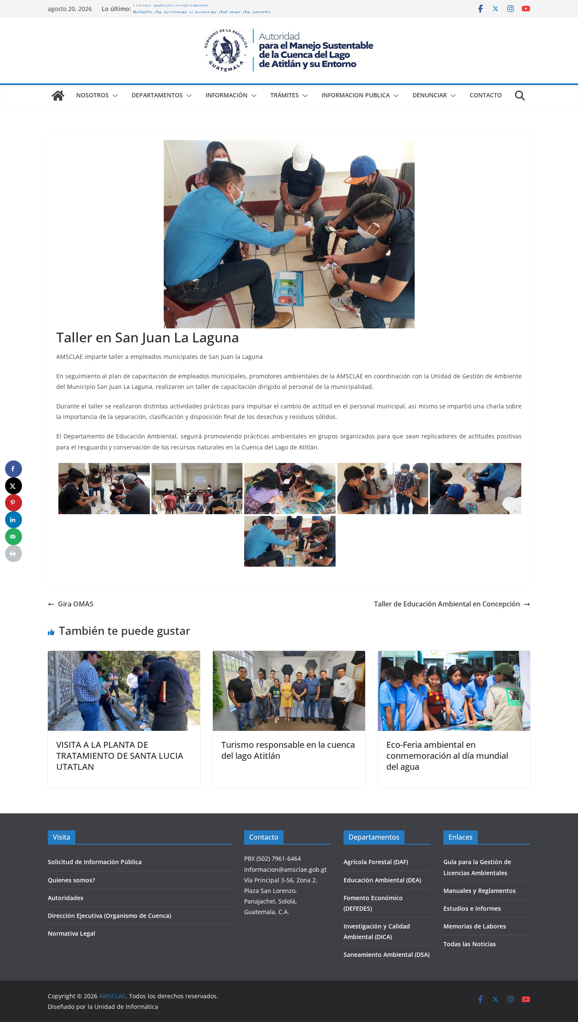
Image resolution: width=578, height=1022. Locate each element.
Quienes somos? (71, 880)
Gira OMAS (76, 604)
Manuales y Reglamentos (479, 891)
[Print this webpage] (13, 553)
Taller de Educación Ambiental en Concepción (447, 604)
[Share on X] (13, 485)
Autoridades (65, 898)
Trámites (284, 95)
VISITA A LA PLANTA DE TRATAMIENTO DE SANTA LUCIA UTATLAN (119, 755)
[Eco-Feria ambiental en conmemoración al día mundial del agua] (454, 656)
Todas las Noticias (469, 944)
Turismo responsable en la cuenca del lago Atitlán (288, 750)
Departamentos (157, 95)
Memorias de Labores (474, 926)
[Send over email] (13, 536)
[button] (113, 95)
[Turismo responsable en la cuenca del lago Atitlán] (289, 656)
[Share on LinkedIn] (13, 519)
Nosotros (92, 95)
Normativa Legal (71, 933)
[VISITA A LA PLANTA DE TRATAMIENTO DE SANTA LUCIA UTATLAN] (124, 656)
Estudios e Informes (472, 908)
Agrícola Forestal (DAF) (376, 862)
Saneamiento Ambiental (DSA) (386, 954)
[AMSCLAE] (58, 95)
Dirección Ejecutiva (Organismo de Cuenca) (109, 916)
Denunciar (430, 95)
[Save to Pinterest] (13, 502)
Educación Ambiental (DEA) (382, 880)
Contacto (486, 95)
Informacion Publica (356, 95)
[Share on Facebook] (13, 468)
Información (227, 95)
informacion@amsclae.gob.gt (285, 869)
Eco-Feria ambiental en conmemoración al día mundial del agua (447, 755)
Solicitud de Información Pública (95, 862)
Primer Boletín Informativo (170, 9)
